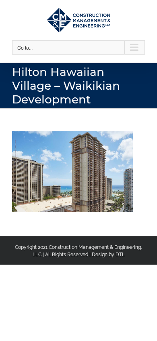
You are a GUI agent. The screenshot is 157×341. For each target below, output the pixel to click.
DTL (120, 254)
